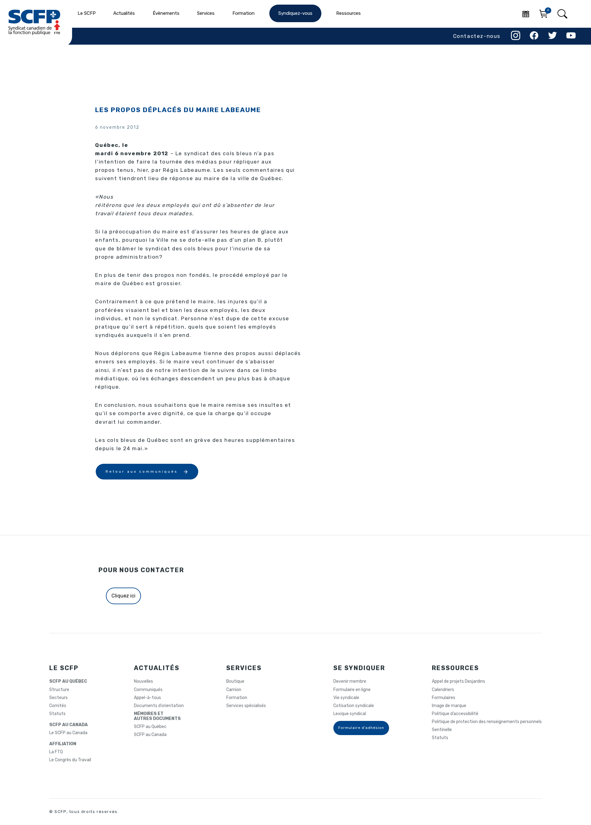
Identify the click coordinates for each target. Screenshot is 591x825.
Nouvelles (143, 681)
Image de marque (449, 705)
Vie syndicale (346, 697)
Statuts (57, 713)
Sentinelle (442, 729)
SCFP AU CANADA (68, 724)
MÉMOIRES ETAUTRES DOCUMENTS (157, 716)
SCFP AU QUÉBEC (68, 681)
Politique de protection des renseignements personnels (487, 721)
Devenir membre (349, 681)
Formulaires (443, 697)
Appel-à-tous (147, 697)
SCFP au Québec (150, 726)
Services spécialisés (246, 705)
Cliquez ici (123, 596)
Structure (59, 689)
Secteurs (58, 697)
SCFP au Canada (150, 734)
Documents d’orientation (159, 705)
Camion (233, 689)
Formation (236, 697)
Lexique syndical (349, 713)
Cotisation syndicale (353, 705)
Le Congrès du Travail (70, 760)
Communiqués (148, 689)
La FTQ (56, 752)
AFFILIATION (62, 744)
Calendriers (443, 689)
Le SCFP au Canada (68, 732)
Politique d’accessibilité (455, 713)
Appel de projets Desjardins (458, 681)
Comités (57, 705)
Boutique (235, 681)
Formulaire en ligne (352, 689)
